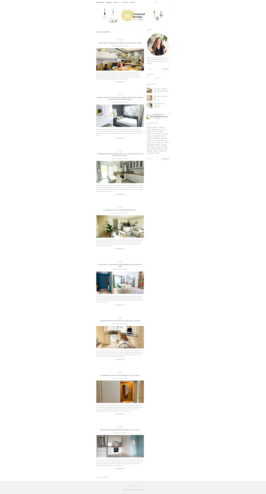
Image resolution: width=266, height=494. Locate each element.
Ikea (153, 140)
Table (166, 148)
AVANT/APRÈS (120, 39)
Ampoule (155, 127)
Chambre (149, 131)
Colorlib (132, 489)
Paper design (150, 144)
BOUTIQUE (132, 2)
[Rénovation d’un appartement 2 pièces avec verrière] (120, 446)
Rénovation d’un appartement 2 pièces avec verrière (120, 430)
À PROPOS (125, 2)
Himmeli (149, 140)
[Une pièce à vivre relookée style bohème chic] (120, 226)
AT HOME (120, 317)
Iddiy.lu (125, 45)
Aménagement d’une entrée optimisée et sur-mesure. (120, 375)
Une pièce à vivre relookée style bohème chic (120, 210)
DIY (120, 2)
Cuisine (166, 133)
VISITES (115, 2)
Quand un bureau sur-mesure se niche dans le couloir (120, 321)
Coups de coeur (159, 133)
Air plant (149, 127)
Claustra (161, 131)
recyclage (158, 146)
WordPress (141, 489)
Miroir (158, 142)
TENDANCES (109, 2)
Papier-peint (158, 144)
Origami (167, 142)
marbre (149, 142)
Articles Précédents (102, 477)
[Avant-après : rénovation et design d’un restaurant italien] (120, 59)
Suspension (160, 148)
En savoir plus (120, 81)
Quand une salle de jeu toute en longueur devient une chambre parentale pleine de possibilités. (120, 98)
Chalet (164, 129)
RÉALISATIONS (100, 2)
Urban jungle (150, 153)
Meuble (154, 142)
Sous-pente (154, 148)
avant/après (155, 129)
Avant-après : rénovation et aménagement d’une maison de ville (120, 265)
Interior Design (159, 140)
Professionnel (150, 146)
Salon (148, 148)
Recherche (165, 69)
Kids (165, 140)
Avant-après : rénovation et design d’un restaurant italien (120, 43)
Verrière (157, 153)
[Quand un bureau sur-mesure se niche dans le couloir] (120, 337)
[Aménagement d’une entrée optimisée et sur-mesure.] (120, 392)
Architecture (161, 127)
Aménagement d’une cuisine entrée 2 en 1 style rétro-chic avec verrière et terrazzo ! (120, 155)
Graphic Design (156, 138)
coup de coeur (150, 133)
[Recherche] (169, 2)
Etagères (149, 138)
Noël (162, 142)
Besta (160, 129)
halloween (164, 138)
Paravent (164, 144)
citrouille (155, 131)
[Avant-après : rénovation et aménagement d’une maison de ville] (120, 283)
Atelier (149, 129)
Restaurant (164, 146)
